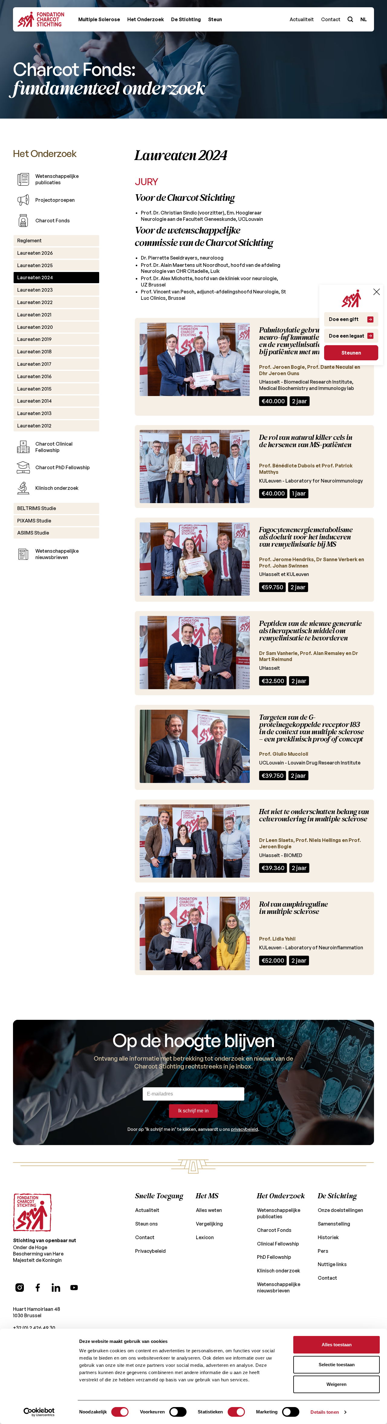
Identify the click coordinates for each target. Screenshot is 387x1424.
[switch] (178, 1412)
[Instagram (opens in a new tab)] (19, 1287)
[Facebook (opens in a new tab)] (37, 1287)
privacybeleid (244, 1129)
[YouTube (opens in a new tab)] (74, 1287)
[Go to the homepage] (32, 1212)
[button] (99, 19)
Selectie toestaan (337, 1364)
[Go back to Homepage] (41, 19)
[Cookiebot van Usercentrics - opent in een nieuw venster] (39, 1412)
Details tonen (325, 1412)
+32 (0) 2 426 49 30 (34, 1328)
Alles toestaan (337, 1344)
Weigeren (336, 1384)
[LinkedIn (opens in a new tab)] (56, 1287)
